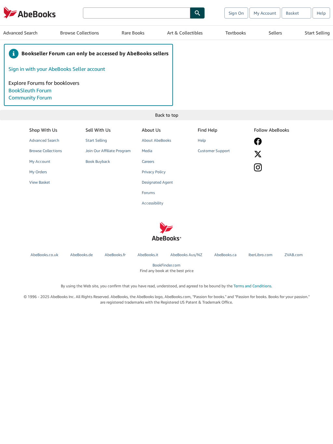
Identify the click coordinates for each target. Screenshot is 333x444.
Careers (148, 161)
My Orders (38, 171)
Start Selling (317, 32)
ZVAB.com (294, 254)
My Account (265, 13)
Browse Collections (79, 32)
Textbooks (235, 32)
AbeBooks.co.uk (44, 254)
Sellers (275, 32)
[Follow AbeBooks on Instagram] (278, 167)
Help (321, 13)
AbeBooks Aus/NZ (186, 254)
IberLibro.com (260, 254)
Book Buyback (98, 161)
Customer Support (214, 150)
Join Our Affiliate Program (108, 150)
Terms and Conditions (252, 285)
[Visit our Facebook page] (278, 141)
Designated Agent (157, 182)
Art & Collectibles (185, 32)
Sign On (236, 13)
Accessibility (152, 203)
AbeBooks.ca (225, 254)
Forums (148, 192)
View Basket (39, 182)
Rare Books (133, 32)
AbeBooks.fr (115, 254)
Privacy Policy (154, 171)
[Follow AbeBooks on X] (278, 154)
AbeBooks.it (148, 254)
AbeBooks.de (81, 254)
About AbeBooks (156, 140)
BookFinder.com (166, 268)
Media (147, 150)
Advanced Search (20, 32)
